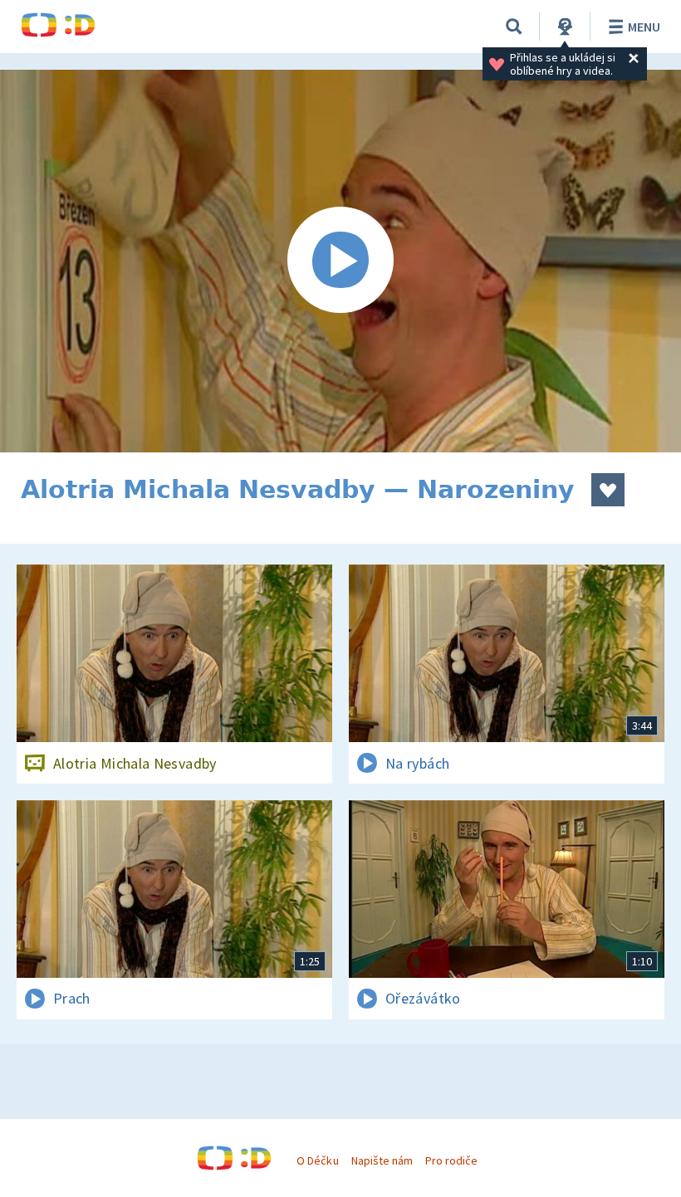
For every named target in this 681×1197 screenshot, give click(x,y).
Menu (644, 26)
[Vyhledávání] (514, 26)
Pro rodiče (451, 1160)
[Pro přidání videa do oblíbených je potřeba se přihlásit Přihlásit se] (608, 489)
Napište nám (382, 1160)
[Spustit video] (340, 261)
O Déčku (317, 1160)
